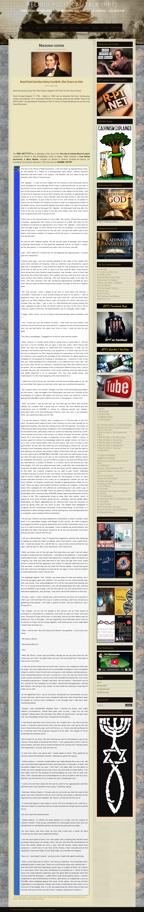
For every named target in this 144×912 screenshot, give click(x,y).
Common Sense (32, 897)
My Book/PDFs (52, 27)
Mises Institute (27, 899)
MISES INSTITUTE (23, 153)
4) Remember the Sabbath (107, 280)
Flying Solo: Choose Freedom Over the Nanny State (115, 472)
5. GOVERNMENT (104, 419)
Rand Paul (34, 899)
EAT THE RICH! (103, 465)
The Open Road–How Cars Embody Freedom (114, 498)
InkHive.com (50, 909)
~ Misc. (105, 27)
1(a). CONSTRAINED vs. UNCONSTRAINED (114, 425)
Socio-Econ (64, 897)
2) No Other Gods (103, 274)
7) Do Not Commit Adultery (107, 288)
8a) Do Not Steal (103, 293)
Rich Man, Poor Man (105, 481)
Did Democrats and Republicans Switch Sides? (112, 462)
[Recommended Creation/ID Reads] (115, 615)
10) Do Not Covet (103, 299)
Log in (99, 682)
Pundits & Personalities (53, 897)
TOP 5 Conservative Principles (109, 507)
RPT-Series (74, 27)
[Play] (100, 670)
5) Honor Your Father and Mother (110, 282)
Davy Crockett (76, 897)
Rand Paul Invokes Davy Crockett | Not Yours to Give (51, 81)
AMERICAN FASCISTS (106, 458)
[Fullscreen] (130, 670)
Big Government (22, 897)
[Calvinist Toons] (115, 152)
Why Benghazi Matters (106, 512)
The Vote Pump (103, 501)
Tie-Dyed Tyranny (104, 504)
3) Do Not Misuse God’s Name (108, 277)
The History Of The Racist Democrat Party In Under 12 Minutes (114, 485)
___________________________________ (112, 422)
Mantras (40, 27)
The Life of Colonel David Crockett (75, 154)
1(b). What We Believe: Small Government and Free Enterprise (113, 429)
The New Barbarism (105, 496)
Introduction (102, 269)
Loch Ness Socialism (105, 476)
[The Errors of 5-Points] (115, 61)
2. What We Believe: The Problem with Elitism (112, 433)
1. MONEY (101, 409)
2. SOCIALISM (102, 411)
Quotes (64, 27)
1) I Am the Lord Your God (107, 272)
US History (41, 899)
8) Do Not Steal (103, 291)
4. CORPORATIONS (105, 417)
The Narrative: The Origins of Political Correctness (112, 492)
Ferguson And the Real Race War (110, 468)
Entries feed (102, 686)
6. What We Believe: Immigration (110, 445)
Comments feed (103, 689)
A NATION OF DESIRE (106, 455)
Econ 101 (83, 897)
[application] (115, 662)
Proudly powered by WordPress (22, 909)
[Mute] (126, 670)
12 (32, 27)
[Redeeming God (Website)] (115, 204)
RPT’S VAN (115, 27)
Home (26, 27)
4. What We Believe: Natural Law (110, 440)
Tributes (95, 27)
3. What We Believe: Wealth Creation (111, 437)
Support (86, 27)
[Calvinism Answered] (115, 245)
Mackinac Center (17, 899)
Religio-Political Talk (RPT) (72, 4)
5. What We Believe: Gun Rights (109, 442)
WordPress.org (103, 692)
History (45, 897)
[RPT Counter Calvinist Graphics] (115, 100)
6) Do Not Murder (104, 285)
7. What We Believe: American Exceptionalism (109, 449)
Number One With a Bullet (107, 478)
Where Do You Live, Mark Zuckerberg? (112, 509)
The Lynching (102, 488)
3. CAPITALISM (103, 414)
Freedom (39, 897)
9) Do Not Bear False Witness (108, 296)
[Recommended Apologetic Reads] (115, 550)
